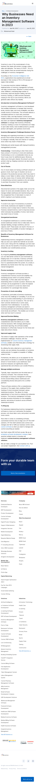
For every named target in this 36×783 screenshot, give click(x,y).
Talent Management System (9, 672)
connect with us (25, 446)
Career (21, 514)
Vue (20, 528)
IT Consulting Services (7, 544)
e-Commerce (22, 621)
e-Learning (22, 608)
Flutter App (4, 572)
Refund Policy (4, 768)
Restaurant (22, 628)
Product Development (7, 513)
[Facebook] (23, 761)
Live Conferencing (6, 642)
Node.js (21, 531)
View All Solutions (6, 734)
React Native (4, 565)
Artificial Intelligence (6, 602)
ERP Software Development (9, 616)
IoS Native (4, 569)
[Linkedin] (33, 761)
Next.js (21, 534)
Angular (21, 525)
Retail (20, 634)
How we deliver (23, 507)
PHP (20, 551)
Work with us (27, 779)
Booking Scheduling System (9, 654)
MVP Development (6, 510)
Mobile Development (7, 531)
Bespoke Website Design (8, 538)
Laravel (21, 547)
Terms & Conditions (22, 768)
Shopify (21, 560)
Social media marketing (7, 590)
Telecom (21, 615)
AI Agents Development (7, 556)
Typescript (22, 544)
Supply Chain (22, 641)
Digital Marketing (5, 535)
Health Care (22, 605)
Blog (3, 11)
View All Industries (24, 651)
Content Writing (5, 594)
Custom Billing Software (7, 663)
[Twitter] (28, 761)
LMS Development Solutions (9, 697)
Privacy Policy (12, 768)
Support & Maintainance (7, 525)
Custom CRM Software (7, 639)
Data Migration (5, 541)
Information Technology (25, 602)
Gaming (21, 644)
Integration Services (6, 528)
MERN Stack (22, 538)
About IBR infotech (24, 504)
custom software (6, 427)
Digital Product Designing (8, 522)
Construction (22, 647)
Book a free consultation (18, 473)
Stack (20, 564)
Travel (21, 618)
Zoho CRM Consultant (7, 548)
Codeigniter (22, 554)
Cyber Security (23, 625)
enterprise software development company (14, 434)
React (20, 521)
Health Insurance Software (8, 725)
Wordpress (22, 557)
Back (29, 36)
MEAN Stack (22, 541)
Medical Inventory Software (9, 717)
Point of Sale (4, 625)
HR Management (5, 646)
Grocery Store (23, 631)
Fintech (21, 612)
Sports (21, 638)
